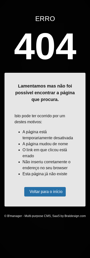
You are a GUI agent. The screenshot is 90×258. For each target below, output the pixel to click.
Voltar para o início (46, 192)
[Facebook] (34, 238)
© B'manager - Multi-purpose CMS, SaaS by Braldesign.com (45, 216)
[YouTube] (56, 238)
